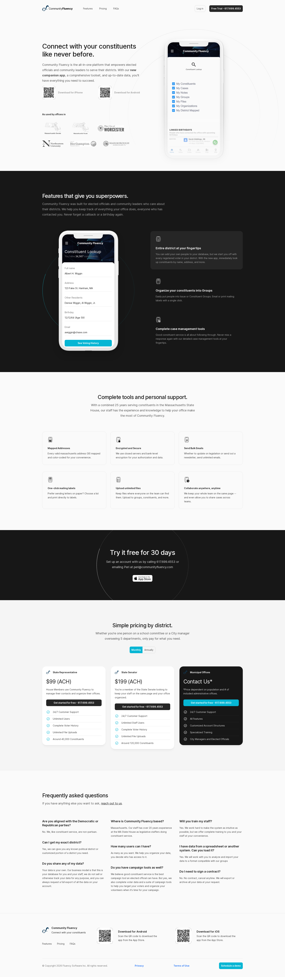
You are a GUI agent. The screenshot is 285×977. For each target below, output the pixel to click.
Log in (200, 8)
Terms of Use (181, 965)
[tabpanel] (88, 294)
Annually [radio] (148, 649)
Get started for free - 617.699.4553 (74, 702)
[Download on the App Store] (142, 578)
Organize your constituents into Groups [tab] (184, 290)
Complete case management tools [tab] (180, 329)
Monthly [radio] (136, 649)
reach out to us (111, 803)
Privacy (139, 965)
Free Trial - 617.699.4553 (226, 8)
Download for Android (132, 931)
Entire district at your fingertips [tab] (178, 248)
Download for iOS (208, 931)
